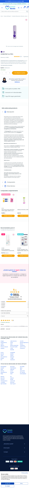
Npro (21, 368)
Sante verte (23, 346)
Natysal (12, 357)
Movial (2, 354)
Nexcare (3, 378)
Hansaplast (3, 366)
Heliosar (12, 369)
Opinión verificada (6, 322)
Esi (11, 376)
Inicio (2, 16)
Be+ (1, 359)
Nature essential (14, 345)
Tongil (11, 358)
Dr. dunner (22, 372)
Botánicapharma (24, 342)
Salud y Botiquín (7, 16)
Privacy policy (25, 473)
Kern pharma (4, 357)
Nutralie (12, 349)
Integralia (12, 352)
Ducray (2, 371)
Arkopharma (4, 372)
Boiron (21, 344)
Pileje (2, 373)
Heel (11, 373)
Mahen (12, 354)
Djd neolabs (3, 383)
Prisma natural (4, 346)
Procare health (13, 346)
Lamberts (22, 345)
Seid (11, 344)
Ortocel (2, 379)
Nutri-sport (13, 383)
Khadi (11, 379)
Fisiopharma (4, 342)
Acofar (21, 341)
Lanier (2, 344)
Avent (11, 371)
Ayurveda (22, 371)
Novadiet (22, 366)
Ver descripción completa (6, 65)
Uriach (11, 355)
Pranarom (22, 348)
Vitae (11, 348)
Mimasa (12, 382)
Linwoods (12, 381)
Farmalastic (13, 368)
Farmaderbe (23, 373)
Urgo (2, 369)
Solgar (2, 341)
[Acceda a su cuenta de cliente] (21, 7)
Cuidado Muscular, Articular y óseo (19, 16)
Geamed (12, 359)
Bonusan (12, 366)
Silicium (2, 345)
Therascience (4, 381)
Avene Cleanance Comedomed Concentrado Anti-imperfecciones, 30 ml (7, 250)
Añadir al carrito (20, 73)
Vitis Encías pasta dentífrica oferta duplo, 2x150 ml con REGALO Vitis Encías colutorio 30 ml (8, 210)
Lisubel (2, 368)
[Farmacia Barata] (10, 7)
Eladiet (2, 358)
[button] (27, 7)
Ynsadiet (3, 382)
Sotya (2, 352)
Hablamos (17, 82)
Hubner (12, 378)
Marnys (2, 376)
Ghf (21, 369)
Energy (12, 372)
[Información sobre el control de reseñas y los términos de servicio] (21, 296)
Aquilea (2, 348)
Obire (2, 355)
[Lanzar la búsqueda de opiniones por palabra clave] (27, 316)
